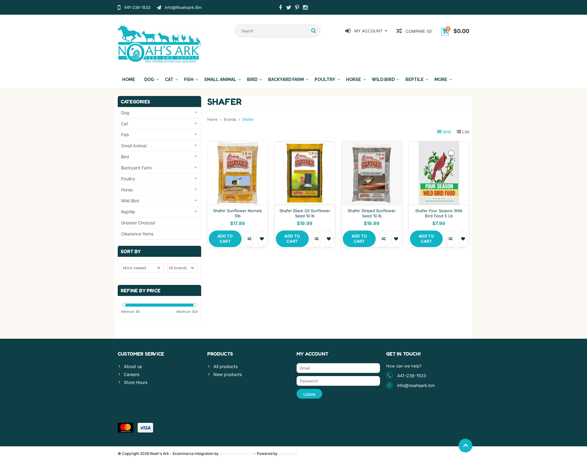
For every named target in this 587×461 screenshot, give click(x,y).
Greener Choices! (138, 222)
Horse (353, 79)
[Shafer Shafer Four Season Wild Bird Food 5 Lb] (439, 144)
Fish (189, 79)
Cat (169, 79)
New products (227, 374)
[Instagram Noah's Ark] (305, 8)
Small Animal (220, 79)
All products (225, 366)
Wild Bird (383, 79)
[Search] (313, 30)
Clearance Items (137, 233)
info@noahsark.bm (416, 385)
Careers (131, 374)
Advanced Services (236, 453)
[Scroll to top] (465, 445)
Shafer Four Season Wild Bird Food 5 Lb (438, 213)
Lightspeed (288, 453)
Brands (230, 119)
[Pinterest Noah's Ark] (297, 8)
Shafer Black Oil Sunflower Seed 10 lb (304, 213)
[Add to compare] (249, 238)
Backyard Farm (286, 79)
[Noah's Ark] (159, 43)
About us (133, 366)
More (440, 79)
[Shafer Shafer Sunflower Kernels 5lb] (238, 144)
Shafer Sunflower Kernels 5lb (237, 213)
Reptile (414, 79)
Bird (252, 79)
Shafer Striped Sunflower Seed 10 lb (372, 213)
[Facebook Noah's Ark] (280, 8)
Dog (149, 79)
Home (128, 79)
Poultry (325, 79)
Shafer (248, 119)
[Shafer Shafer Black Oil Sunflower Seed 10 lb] (305, 144)
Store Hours (135, 382)
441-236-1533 (411, 375)
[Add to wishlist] (262, 238)
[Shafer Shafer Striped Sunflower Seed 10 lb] (371, 144)
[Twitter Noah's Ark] (288, 8)
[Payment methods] (125, 428)
